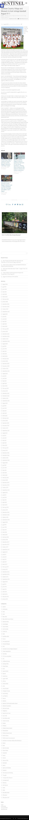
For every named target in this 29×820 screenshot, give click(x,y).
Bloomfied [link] (5, 616)
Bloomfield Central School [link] (8, 619)
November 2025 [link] (6, 306)
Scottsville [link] (5, 753)
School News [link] (5, 750)
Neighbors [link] (5, 710)
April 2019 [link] (5, 502)
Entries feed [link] (3, 806)
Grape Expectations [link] (7, 651)
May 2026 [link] (4, 291)
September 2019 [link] (6, 490)
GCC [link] (4, 646)
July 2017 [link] (4, 554)
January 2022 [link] (5, 420)
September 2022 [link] (6, 400)
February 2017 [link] (6, 566)
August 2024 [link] (5, 343)
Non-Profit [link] (5, 715)
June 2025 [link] (5, 319)
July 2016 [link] (4, 584)
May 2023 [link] (4, 381)
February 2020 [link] (6, 477)
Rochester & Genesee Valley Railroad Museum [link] (12, 740)
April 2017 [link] (5, 562)
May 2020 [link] (4, 470)
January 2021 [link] (5, 450)
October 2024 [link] (5, 338)
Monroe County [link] (6, 708)
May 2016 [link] (4, 589)
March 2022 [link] (5, 415)
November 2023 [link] (6, 366)
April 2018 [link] (5, 532)
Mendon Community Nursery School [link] (10, 703)
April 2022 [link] (5, 413)
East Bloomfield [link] (6, 636)
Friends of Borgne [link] (6, 644)
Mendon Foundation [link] (7, 706)
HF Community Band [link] (7, 656)
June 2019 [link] (5, 497)
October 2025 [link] (5, 309)
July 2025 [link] (4, 316)
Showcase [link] (5, 763)
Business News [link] (6, 621)
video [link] (4, 790)
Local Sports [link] (5, 696)
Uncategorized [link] (6, 780)
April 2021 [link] (5, 443)
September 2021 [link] (6, 430)
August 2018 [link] (5, 522)
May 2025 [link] (4, 321)
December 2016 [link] (6, 571)
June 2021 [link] (5, 438)
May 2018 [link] (4, 529)
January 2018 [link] (5, 539)
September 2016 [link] (6, 579)
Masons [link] (4, 698)
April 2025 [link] (5, 324)
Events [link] (9, 24)
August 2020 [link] (5, 462)
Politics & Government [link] (7, 733)
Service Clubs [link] (5, 760)
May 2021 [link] (4, 440)
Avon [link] (4, 611)
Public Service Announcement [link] (9, 738)
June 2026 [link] (5, 289)
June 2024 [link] (5, 348)
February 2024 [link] (6, 358)
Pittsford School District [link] (7, 728)
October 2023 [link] (5, 368)
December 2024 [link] (6, 334)
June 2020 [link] (5, 467)
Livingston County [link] (6, 691)
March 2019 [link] (5, 505)
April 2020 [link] (5, 472)
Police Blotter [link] (5, 730)
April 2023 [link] (5, 383)
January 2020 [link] (5, 480)
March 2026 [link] (5, 296)
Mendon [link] (4, 701)
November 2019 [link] (6, 485)
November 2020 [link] (6, 455)
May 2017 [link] (4, 559)
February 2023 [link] (6, 388)
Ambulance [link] (5, 609)
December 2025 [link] (6, 304)
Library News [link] (5, 683)
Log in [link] (2, 804)
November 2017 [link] (6, 544)
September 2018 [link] (6, 519)
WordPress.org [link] (4, 809)
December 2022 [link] (6, 393)
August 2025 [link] (5, 314)
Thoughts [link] (4, 775)
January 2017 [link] (5, 569)
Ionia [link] (4, 668)
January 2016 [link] (5, 599)
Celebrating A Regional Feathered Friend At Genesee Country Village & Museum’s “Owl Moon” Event (6, 162)
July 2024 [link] (4, 346)
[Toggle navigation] (26, 3)
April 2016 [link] (5, 591)
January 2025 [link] (5, 331)
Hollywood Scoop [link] (6, 661)
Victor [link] (4, 787)
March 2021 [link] (5, 445)
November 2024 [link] (6, 336)
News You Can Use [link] (6, 713)
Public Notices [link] (5, 735)
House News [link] (5, 666)
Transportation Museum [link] (7, 777)
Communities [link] (5, 629)
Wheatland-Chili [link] (6, 797)
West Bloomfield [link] (6, 792)
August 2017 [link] (5, 552)
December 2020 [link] (6, 452)
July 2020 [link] (4, 465)
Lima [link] (4, 686)
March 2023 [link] (5, 386)
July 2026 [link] (4, 286)
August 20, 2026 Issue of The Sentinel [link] (10, 276)
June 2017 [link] (5, 557)
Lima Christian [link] (5, 688)
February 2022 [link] (6, 418)
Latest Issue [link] (5, 676)
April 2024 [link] (5, 353)
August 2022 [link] (5, 403)
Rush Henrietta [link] (6, 748)
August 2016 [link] (5, 581)
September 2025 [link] (6, 311)
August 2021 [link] (5, 433)
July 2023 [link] (4, 376)
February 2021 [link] (6, 448)
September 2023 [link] (6, 371)
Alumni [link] (4, 606)
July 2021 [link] (4, 435)
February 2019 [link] (6, 507)
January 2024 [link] (5, 361)
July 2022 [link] (4, 405)
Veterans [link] (4, 782)
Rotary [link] (4, 743)
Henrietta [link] (5, 653)
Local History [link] (13, 24)
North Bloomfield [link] (6, 718)
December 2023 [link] (6, 363)
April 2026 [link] (5, 294)
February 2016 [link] (6, 596)
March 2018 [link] (5, 534)
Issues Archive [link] (5, 671)
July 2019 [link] (4, 495)
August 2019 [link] (5, 492)
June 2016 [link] (5, 586)
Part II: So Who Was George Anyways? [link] (11, 235)
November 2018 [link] (6, 514)
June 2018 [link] (5, 527)
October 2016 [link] (5, 576)
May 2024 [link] (4, 351)
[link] (2, 6)
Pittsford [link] (4, 725)
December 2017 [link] (6, 542)
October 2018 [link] (5, 517)
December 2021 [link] (6, 423)
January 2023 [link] (5, 391)
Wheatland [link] (18, 24)
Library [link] (4, 681)
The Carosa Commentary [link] (8, 772)
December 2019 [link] (6, 482)
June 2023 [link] (5, 378)
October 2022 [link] (5, 398)
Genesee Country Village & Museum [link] (10, 649)
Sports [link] (4, 765)
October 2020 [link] (5, 457)
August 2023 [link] (5, 373)
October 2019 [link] (5, 487)
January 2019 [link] (5, 509)
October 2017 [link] (5, 547)
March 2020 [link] (5, 475)
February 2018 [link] (6, 537)
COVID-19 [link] (5, 631)
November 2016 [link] (6, 574)
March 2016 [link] (5, 594)
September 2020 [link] (6, 460)
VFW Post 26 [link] (5, 785)
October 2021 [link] (5, 428)
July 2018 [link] (4, 524)
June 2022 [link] (5, 408)
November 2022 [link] (6, 395)
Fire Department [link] (6, 641)
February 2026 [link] (6, 299)
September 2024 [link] (6, 341)
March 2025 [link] (5, 326)
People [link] (4, 723)
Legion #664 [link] (5, 678)
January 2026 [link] (5, 301)
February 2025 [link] (6, 329)
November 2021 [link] (6, 425)
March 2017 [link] (5, 564)
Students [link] (4, 770)
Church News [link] (5, 626)
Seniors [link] (4, 758)
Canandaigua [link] (5, 624)
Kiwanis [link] (4, 673)
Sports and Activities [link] (7, 767)
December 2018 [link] (6, 512)
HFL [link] (3, 658)
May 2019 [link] (4, 500)
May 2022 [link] (4, 410)
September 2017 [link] (6, 549)
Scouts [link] (4, 755)
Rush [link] (4, 745)
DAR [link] (4, 634)
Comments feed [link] (4, 807)
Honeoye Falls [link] (5, 663)
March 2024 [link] (5, 356)
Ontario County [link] (6, 720)
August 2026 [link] (5, 284)
